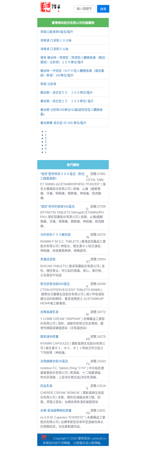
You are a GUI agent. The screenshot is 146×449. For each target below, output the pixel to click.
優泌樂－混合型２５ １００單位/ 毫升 (67, 101)
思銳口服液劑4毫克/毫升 (56, 31)
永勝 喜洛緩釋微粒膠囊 (55, 410)
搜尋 (103, 9)
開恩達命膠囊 (49, 336)
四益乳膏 (46, 386)
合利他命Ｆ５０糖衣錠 (55, 234)
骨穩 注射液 (48, 84)
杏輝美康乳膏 (49, 312)
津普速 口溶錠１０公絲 (55, 40)
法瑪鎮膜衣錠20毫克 (54, 361)
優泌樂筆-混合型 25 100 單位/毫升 (63, 123)
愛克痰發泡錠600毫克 (55, 284)
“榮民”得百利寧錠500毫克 (57, 206)
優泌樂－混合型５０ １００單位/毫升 (66, 92)
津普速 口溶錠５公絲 (54, 49)
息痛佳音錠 (48, 259)
